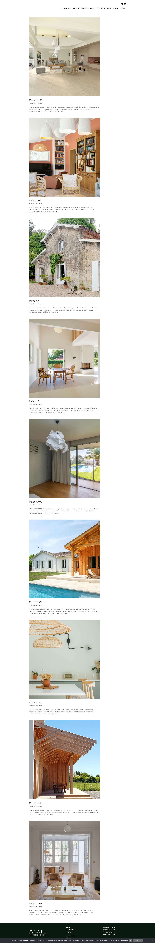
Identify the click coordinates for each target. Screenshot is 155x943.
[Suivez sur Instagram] (122, 4)
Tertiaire (76, 8)
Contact (123, 8)
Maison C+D (35, 903)
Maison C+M (35, 100)
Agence (115, 8)
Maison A (34, 301)
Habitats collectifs (88, 8)
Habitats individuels (104, 8)
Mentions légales (72, 929)
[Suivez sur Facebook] (125, 4)
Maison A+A (35, 501)
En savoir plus (138, 940)
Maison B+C (35, 602)
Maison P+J (35, 200)
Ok (130, 940)
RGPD (68, 931)
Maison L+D (35, 702)
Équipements (67, 8)
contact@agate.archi (109, 934)
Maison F (34, 401)
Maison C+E (35, 803)
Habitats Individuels (35, 103)
